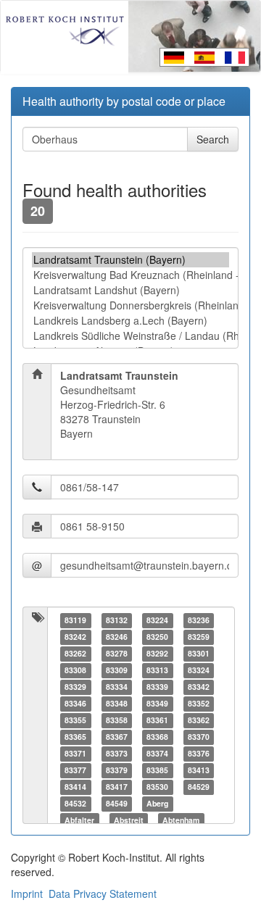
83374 (157, 753)
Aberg (157, 803)
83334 (117, 686)
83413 (199, 770)
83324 (199, 670)
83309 (117, 670)
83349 (157, 703)
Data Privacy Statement (103, 893)
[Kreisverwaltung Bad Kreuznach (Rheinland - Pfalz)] (130, 275)
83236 (199, 620)
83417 (117, 786)
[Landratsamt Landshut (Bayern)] (130, 290)
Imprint (27, 893)
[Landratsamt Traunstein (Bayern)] (130, 259)
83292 (157, 653)
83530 (157, 786)
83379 (117, 770)
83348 (117, 703)
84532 (75, 803)
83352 (199, 703)
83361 (157, 720)
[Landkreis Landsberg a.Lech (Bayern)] (130, 320)
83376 (199, 753)
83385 (157, 770)
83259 (199, 636)
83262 (75, 653)
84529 (199, 786)
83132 (117, 620)
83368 (157, 736)
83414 (75, 786)
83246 (117, 636)
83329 (75, 686)
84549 (117, 803)
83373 (117, 753)
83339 (157, 686)
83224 (157, 620)
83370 (199, 736)
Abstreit (129, 820)
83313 (157, 670)
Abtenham (180, 820)
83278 (117, 653)
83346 (75, 703)
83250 (157, 636)
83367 (117, 736)
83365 (75, 736)
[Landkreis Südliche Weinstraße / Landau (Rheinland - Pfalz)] (130, 335)
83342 (199, 686)
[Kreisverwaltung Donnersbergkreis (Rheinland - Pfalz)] (130, 305)
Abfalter (79, 820)
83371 (75, 753)
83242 (75, 636)
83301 (199, 653)
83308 (75, 670)
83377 (75, 770)
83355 (75, 720)
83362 (199, 720)
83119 (75, 620)
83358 (117, 720)
